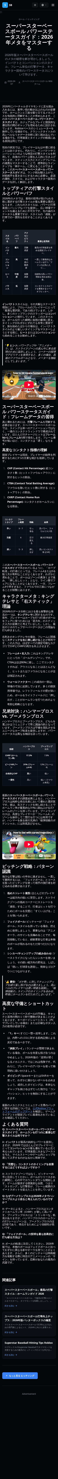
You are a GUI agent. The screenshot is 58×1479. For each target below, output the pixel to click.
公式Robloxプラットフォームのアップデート (28, 1110)
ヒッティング (33, 19)
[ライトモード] (35, 5)
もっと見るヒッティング (21, 1375)
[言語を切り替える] (44, 5)
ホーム (22, 19)
